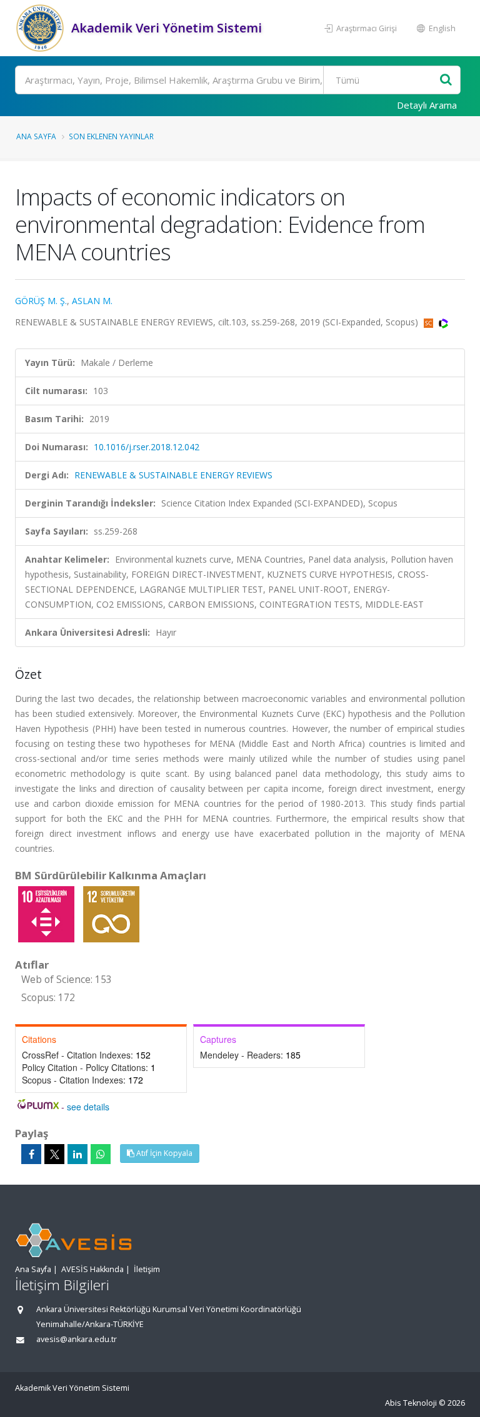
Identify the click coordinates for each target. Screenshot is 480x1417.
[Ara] (446, 80)
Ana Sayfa (36, 136)
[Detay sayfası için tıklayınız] (47, 913)
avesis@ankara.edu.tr (76, 1339)
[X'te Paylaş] (54, 1154)
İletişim (147, 1269)
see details (88, 1106)
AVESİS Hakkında (92, 1269)
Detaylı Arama (427, 105)
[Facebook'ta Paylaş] (31, 1154)
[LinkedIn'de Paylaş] (78, 1154)
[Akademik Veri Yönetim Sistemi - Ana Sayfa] (41, 28)
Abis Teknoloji (411, 1403)
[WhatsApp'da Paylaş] (101, 1154)
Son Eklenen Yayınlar (111, 136)
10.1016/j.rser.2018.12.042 (146, 447)
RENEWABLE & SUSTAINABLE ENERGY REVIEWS (173, 475)
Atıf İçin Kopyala (163, 1153)
